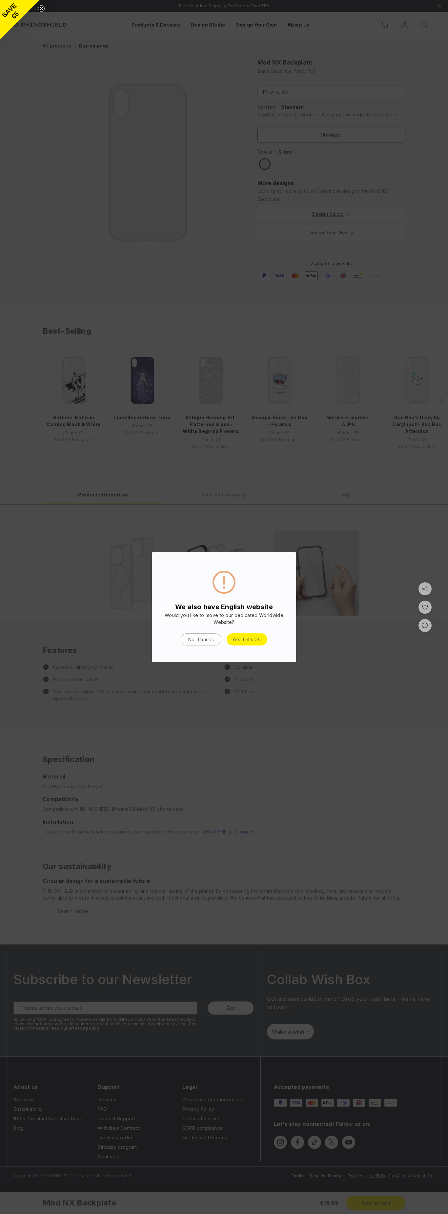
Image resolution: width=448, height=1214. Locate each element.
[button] (19, 19)
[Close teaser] (41, 8)
